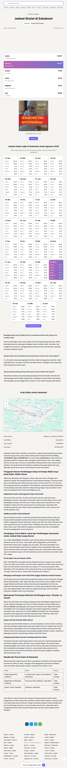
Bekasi (18, 7)
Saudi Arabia (7, 750)
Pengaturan (33, 138)
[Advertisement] (33, 41)
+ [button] (6, 401)
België (46, 734)
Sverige (26, 750)
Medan (29, 7)
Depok (34, 7)
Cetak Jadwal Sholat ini (33, 326)
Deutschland (7, 740)
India (5, 742)
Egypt (25, 740)
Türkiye (6, 753)
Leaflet (53, 430)
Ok (43, 765)
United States (48, 753)
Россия (6, 758)
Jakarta (6, 7)
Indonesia (27, 742)
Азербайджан (8, 756)
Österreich (27, 748)
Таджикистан (28, 758)
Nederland (47, 745)
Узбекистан (48, 758)
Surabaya (11, 7)
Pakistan (47, 748)
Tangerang (45, 7)
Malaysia (47, 742)
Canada (26, 737)
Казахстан (27, 756)
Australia (26, 734)
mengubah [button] (33, 152)
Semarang (60, 7)
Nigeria (6, 748)
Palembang (52, 7)
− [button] (6, 405)
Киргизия (47, 756)
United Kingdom (28, 753)
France (46, 740)
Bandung (23, 7)
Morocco (26, 745)
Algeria (6, 734)
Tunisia (47, 750)
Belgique (6, 737)
